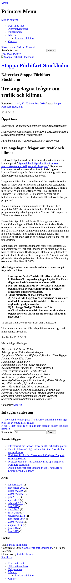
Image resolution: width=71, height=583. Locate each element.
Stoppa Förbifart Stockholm (34, 65)
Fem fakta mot (16, 25)
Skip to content (9, 19)
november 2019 (16, 487)
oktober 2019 (15, 490)
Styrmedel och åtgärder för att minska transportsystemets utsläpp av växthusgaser (29, 165)
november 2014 (16, 518)
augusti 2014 (15, 525)
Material (12, 35)
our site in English (17, 544)
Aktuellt (17, 404)
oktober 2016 (15, 493)
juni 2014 (13, 528)
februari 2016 (15, 503)
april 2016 (13, 500)
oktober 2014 (15, 521)
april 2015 (13, 509)
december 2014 (16, 515)
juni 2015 (13, 506)
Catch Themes (25, 554)
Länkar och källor (24, 38)
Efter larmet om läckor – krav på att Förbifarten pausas (37, 446)
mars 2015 (14, 512)
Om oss (12, 41)
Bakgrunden (15, 31)
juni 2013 (13, 531)
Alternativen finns (18, 28)
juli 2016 (13, 497)
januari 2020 (15, 484)
